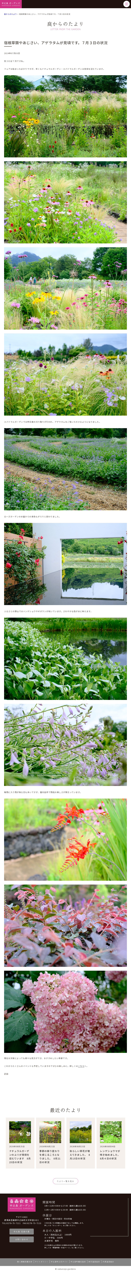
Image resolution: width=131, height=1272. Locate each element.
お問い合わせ (21, 1239)
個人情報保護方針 (24, 1261)
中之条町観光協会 (78, 1261)
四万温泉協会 (94, 1261)
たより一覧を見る (65, 1181)
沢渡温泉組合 (108, 1261)
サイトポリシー (41, 1261)
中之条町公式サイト (59, 1261)
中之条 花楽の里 (22, 1231)
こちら (81, 1066)
